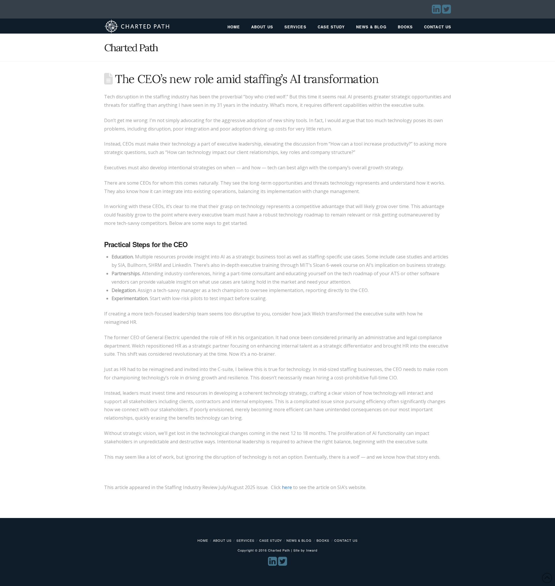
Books (323, 540)
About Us (222, 540)
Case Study (270, 540)
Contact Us (346, 540)
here (287, 487)
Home (202, 540)
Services (245, 540)
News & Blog (299, 540)
